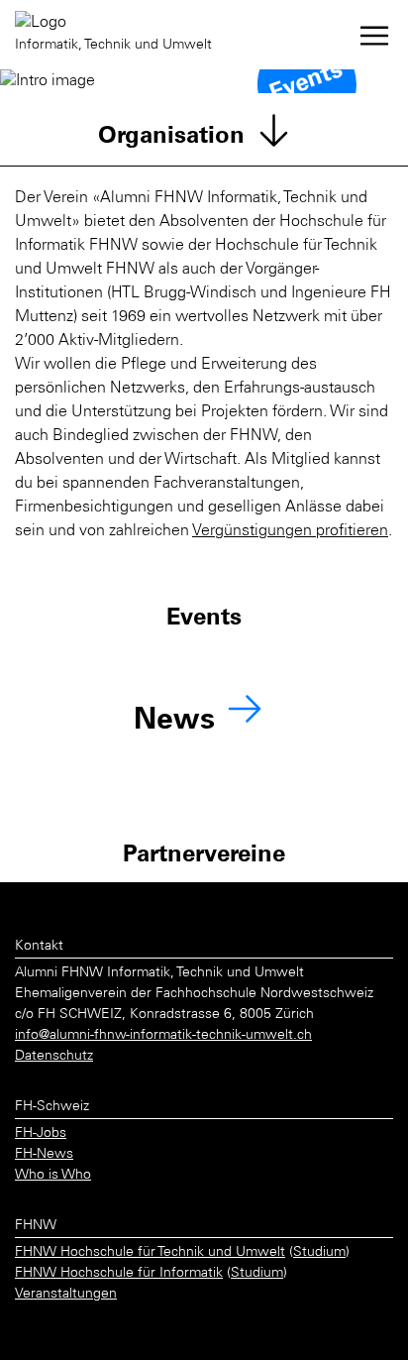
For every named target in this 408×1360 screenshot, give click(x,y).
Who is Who (53, 1176)
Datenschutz (54, 1057)
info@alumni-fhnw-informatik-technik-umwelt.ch (163, 1036)
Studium (319, 1253)
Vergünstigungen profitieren (290, 531)
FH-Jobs (40, 1134)
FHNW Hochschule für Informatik (119, 1274)
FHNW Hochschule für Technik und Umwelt (150, 1253)
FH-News (44, 1155)
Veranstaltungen (66, 1295)
